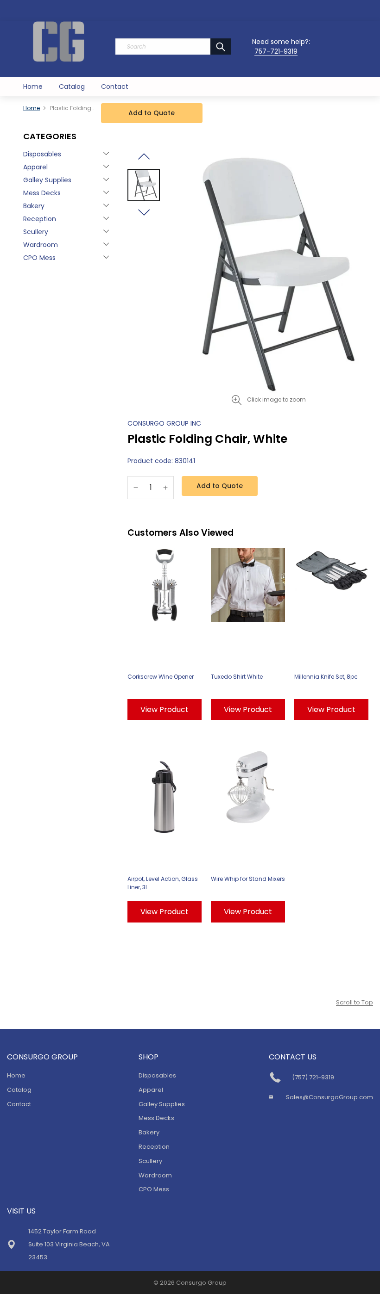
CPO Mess (39, 257)
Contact (114, 86)
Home (33, 86)
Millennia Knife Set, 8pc (326, 677)
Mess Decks (42, 193)
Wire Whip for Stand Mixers (248, 879)
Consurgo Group (201, 1282)
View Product (164, 709)
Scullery (35, 232)
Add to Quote (151, 113)
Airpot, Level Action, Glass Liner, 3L (162, 883)
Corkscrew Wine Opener (160, 677)
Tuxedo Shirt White (237, 677)
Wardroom (40, 244)
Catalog (72, 86)
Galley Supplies (47, 180)
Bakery (33, 206)
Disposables (42, 154)
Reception (39, 219)
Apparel (35, 167)
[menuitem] (33, 86)
